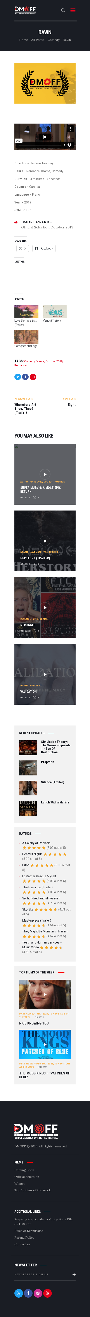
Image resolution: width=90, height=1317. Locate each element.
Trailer (53, 552)
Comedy (53, 40)
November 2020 (39, 552)
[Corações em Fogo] (26, 337)
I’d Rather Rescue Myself (39, 876)
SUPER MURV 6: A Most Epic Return (40, 489)
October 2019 (53, 361)
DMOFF (20, 1146)
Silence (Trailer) (52, 782)
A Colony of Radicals (36, 843)
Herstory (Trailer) (35, 558)
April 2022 (36, 481)
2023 (39, 1017)
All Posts (37, 40)
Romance (20, 365)
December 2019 (29, 619)
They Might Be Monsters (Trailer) (45, 931)
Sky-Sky (27, 909)
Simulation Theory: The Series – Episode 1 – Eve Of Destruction (56, 747)
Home (23, 40)
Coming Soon (24, 1170)
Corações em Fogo (25, 346)
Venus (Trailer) (52, 320)
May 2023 (42, 1013)
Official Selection (26, 1177)
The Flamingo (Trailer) (37, 887)
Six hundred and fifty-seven (41, 898)
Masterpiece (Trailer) (36, 920)
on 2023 (25, 497)
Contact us (22, 1244)
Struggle (27, 625)
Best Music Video (30, 1063)
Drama (40, 361)
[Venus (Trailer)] (55, 311)
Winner (19, 1183)
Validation (28, 691)
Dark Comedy (27, 1013)
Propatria (47, 762)
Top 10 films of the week (32, 1190)
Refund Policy (24, 1237)
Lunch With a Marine (55, 802)
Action (24, 481)
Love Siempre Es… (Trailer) (25, 323)
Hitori (25, 865)
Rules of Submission (28, 1231)
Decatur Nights (32, 854)
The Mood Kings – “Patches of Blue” (44, 1075)
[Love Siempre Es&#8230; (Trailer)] (26, 311)
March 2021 (37, 685)
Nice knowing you (34, 1023)
